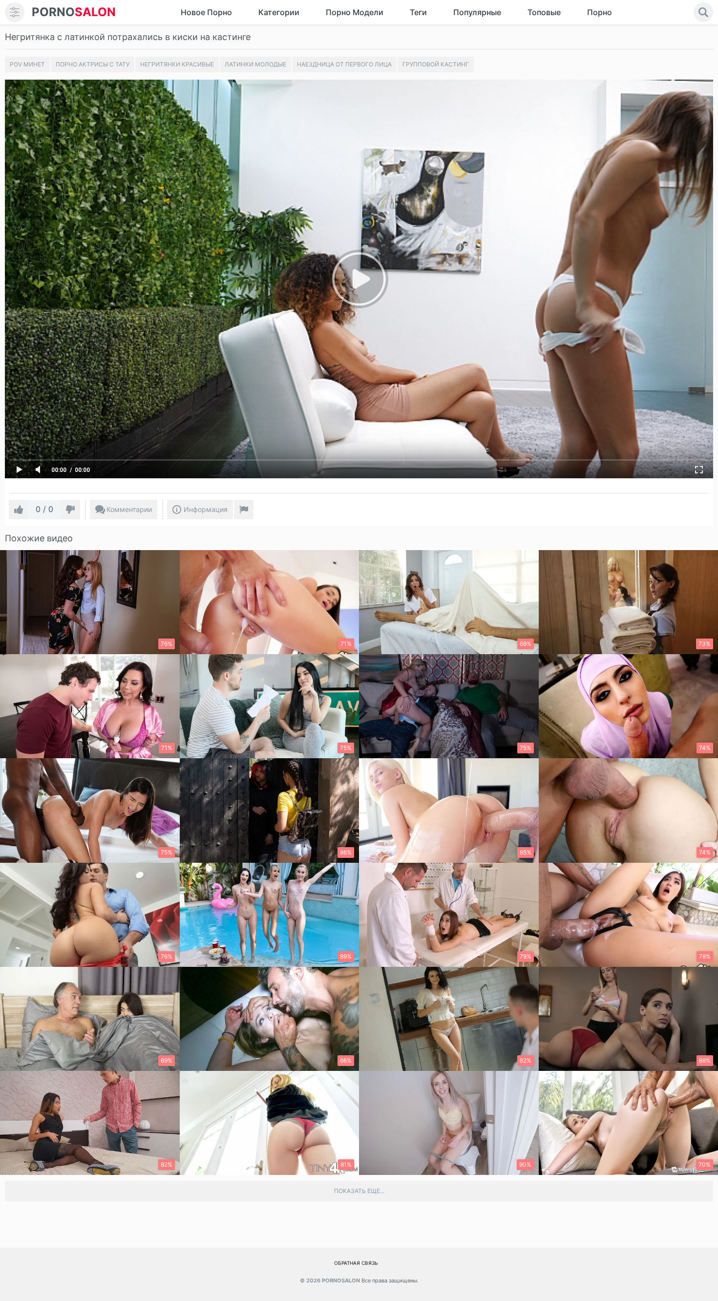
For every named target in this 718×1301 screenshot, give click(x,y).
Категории (278, 12)
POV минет (27, 64)
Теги (418, 12)
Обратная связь (356, 1263)
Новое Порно (206, 12)
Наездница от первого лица (344, 64)
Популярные (477, 12)
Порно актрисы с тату (92, 64)
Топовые (544, 12)
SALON (74, 12)
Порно (599, 12)
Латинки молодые (255, 64)
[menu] (14, 12)
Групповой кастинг (435, 64)
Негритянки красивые (177, 64)
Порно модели (354, 12)
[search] (703, 12)
